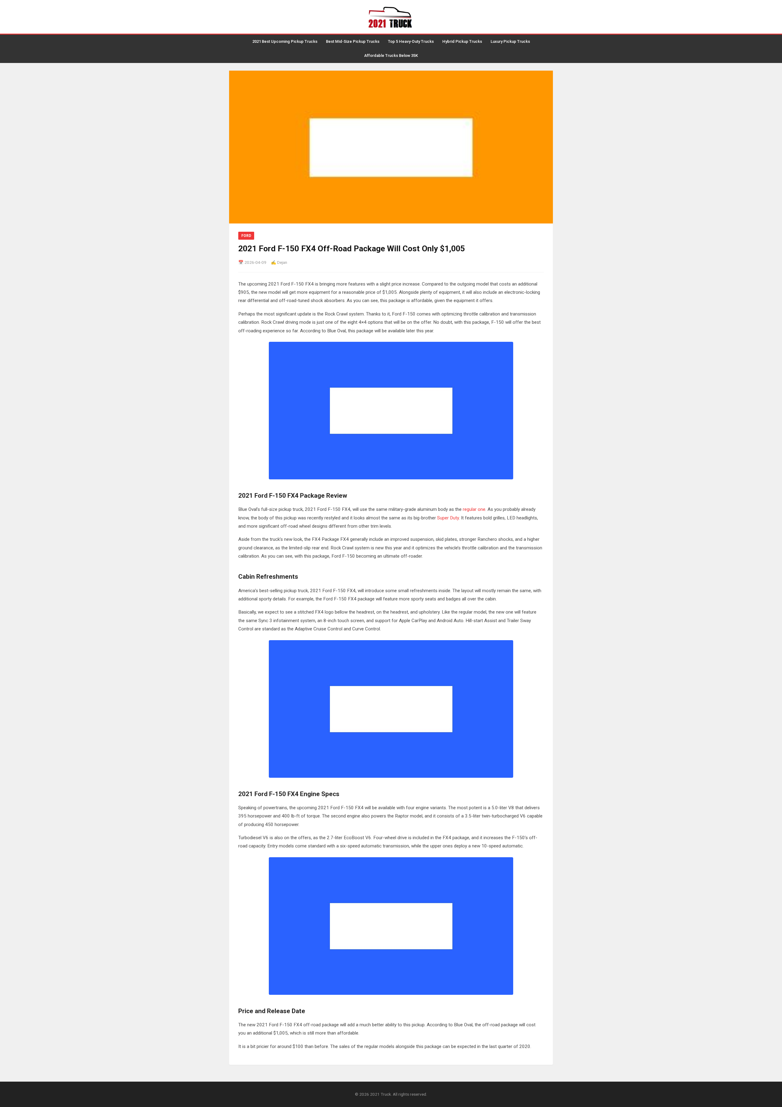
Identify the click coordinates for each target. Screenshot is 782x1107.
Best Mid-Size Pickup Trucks (352, 41)
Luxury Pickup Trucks (510, 41)
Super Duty (448, 518)
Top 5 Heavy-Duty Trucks (411, 41)
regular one (474, 509)
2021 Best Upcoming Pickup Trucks (284, 41)
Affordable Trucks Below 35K (391, 55)
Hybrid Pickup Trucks (462, 41)
